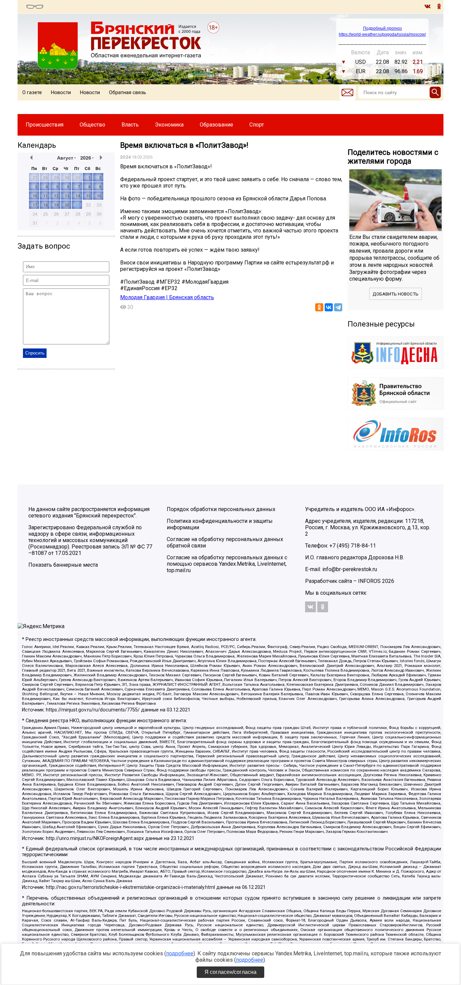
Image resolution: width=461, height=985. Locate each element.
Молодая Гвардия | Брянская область (167, 297)
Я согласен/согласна (230, 972)
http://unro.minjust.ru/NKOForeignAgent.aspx (95, 838)
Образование (216, 124)
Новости (61, 92)
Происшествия (44, 124)
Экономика (169, 124)
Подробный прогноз (382, 28)
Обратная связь (127, 92)
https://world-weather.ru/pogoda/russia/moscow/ (382, 34)
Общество (92, 124)
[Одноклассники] (319, 307)
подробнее (179, 953)
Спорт (256, 124)
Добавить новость (395, 294)
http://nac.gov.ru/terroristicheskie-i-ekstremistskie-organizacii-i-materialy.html (130, 887)
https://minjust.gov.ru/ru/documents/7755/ (93, 710)
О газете (32, 92)
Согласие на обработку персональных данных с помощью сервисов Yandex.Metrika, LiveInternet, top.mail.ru (227, 563)
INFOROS (369, 581)
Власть (130, 124)
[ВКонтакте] (329, 307)
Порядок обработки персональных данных (221, 509)
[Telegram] (338, 307)
